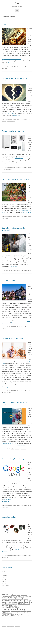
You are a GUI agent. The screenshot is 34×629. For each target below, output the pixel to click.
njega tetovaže (28, 600)
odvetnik (4, 121)
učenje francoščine (26, 615)
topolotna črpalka (8, 615)
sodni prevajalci (18, 611)
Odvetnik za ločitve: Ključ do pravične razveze (15, 79)
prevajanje (13, 605)
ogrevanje (12, 602)
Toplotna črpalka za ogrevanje (13, 131)
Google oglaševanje (11, 596)
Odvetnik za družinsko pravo (12, 339)
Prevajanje (4, 575)
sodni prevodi (26, 611)
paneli (17, 602)
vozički (9, 616)
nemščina (21, 600)
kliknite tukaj (7, 499)
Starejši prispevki (7, 567)
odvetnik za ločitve (11, 121)
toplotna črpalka (8, 169)
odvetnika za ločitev (9, 113)
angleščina (6, 594)
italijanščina (11, 597)
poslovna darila (24, 603)
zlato (6, 68)
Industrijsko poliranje (9, 517)
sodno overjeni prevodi (17, 612)
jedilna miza (12, 599)
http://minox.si (19, 550)
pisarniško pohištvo (25, 602)
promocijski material (21, 605)
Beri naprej (11, 63)
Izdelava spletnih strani (19, 597)
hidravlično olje (18, 596)
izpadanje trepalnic (6, 599)
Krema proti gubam (21, 599)
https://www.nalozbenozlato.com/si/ (11, 59)
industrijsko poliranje (26, 596)
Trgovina (4, 581)
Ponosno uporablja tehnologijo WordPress (11, 626)
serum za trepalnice (8, 611)
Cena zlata (5, 24)
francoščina (4, 596)
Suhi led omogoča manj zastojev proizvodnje (13, 229)
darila (18, 595)
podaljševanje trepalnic (9, 604)
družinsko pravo (24, 595)
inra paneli (4, 597)
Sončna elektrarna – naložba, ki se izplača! (14, 403)
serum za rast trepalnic (14, 609)
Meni (17, 10)
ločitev (29, 119)
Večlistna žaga (5, 616)
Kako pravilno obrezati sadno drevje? (15, 179)
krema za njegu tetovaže (7, 600)
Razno (3, 577)
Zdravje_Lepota (5, 585)
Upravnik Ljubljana (8, 280)
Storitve (19, 66)
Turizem (4, 583)
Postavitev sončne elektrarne (9, 443)
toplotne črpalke (19, 158)
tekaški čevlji (25, 612)
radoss (12, 449)
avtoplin (13, 595)
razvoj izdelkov (7, 607)
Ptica (17, 3)
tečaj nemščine (5, 614)
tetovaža (30, 612)
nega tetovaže (15, 600)
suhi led (29, 270)
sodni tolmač (7, 612)
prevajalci (5, 606)
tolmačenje (12, 614)
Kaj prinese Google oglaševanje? (13, 459)
